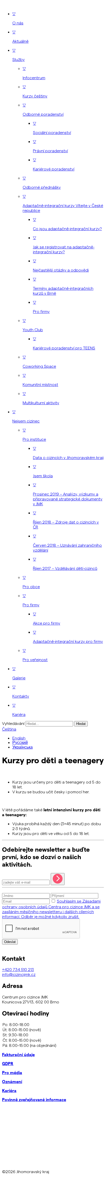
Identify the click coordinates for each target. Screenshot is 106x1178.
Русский (20, 742)
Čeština (9, 728)
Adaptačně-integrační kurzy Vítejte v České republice (63, 203)
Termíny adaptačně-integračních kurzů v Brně (63, 285)
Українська (22, 747)
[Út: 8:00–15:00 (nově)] (53, 1029)
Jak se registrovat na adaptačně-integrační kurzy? (63, 244)
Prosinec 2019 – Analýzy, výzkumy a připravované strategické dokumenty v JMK (67, 494)
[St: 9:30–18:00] (53, 1034)
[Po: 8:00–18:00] (53, 1024)
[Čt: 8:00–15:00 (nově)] (53, 1040)
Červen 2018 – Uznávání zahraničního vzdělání (67, 542)
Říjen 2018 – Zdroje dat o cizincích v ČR (66, 519)
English (18, 737)
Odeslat (10, 942)
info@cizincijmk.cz (19, 974)
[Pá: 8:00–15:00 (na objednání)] (53, 1045)
